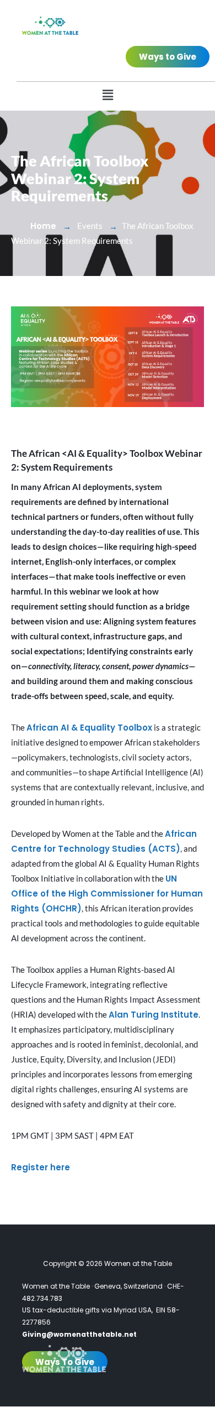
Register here (40, 1167)
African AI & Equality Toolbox (89, 727)
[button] (107, 95)
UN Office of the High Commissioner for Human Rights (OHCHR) (107, 893)
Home (43, 226)
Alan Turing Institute (153, 1014)
